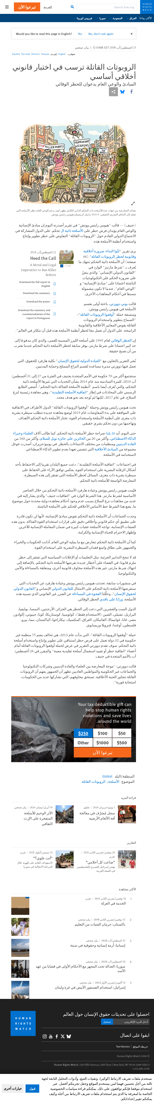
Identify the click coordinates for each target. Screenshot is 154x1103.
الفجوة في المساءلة (86, 593)
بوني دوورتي (119, 303)
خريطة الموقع (140, 1046)
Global (107, 776)
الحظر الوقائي (121, 340)
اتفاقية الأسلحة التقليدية (69, 392)
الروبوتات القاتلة (93, 781)
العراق (133, 18)
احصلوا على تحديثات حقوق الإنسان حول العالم (106, 1014)
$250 (83, 733)
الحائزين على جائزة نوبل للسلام (62, 438)
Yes (80, 34)
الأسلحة (113, 781)
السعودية (117, 18)
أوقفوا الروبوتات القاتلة (97, 314)
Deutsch (35, 53)
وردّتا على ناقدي (111, 599)
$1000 (102, 742)
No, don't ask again (100, 34)
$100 (102, 733)
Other (83, 742)
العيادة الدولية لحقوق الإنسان (79, 360)
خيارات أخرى (13, 1088)
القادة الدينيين (126, 444)
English (62, 53)
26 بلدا (110, 433)
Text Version (123, 1046)
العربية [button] (48, 7)
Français (45, 53)
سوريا (102, 18)
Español (16, 53)
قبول (32, 1088)
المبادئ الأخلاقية (106, 449)
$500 (122, 742)
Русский (25, 53)
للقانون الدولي (62, 588)
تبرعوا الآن (27, 7)
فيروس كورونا (84, 18)
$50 (122, 733)
